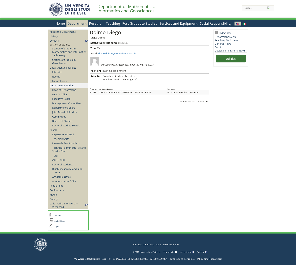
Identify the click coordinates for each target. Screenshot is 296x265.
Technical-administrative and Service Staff (69, 149)
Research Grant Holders (66, 143)
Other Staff (58, 160)
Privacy (200, 252)
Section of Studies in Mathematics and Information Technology (69, 52)
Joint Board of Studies (64, 112)
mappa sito (168, 252)
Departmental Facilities (63, 67)
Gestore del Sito (171, 244)
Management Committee (66, 103)
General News (223, 43)
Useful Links (59, 221)
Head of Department (64, 90)
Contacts (55, 40)
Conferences (57, 190)
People (53, 130)
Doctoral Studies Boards (66, 125)
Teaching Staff (60, 138)
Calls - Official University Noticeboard (64, 205)
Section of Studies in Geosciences (64, 61)
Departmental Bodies (62, 85)
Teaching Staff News (226, 40)
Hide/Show (225, 33)
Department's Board (63, 107)
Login (56, 226)
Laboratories (59, 81)
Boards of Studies (62, 121)
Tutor (55, 155)
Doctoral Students (62, 164)
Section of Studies (60, 44)
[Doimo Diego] (238, 23)
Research (96, 23)
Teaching (113, 23)
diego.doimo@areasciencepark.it (117, 53)
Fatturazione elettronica (182, 258)
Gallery (54, 199)
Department (77, 23)
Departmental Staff (63, 134)
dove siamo (186, 252)
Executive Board (61, 98)
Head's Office (59, 94)
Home (60, 23)
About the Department (63, 31)
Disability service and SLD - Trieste (67, 170)
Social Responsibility (216, 23)
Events (218, 47)
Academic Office (61, 176)
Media (53, 194)
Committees (59, 116)
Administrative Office (64, 181)
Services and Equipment (179, 23)
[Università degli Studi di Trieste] (69, 15)
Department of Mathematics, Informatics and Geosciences (126, 8)
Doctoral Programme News (230, 50)
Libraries (57, 72)
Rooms (56, 76)
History (54, 36)
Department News (225, 36)
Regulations (56, 185)
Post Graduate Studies (139, 23)
